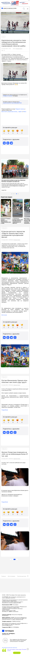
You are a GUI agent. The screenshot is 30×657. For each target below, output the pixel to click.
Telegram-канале (7, 95)
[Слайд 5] (18, 193)
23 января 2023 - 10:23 (6, 239)
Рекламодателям (22, 576)
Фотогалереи (11, 576)
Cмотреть (17, 653)
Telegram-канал (19, 109)
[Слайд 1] (11, 193)
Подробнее (5, 410)
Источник (4, 315)
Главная (3, 576)
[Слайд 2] (13, 193)
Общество (4, 228)
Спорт (3, 36)
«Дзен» (20, 111)
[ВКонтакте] (4, 143)
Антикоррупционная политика (9, 647)
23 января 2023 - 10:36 (6, 48)
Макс (24, 111)
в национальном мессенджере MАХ (12, 102)
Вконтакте (4, 111)
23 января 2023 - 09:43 (6, 458)
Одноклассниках (12, 111)
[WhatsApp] (15, 337)
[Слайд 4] (16, 193)
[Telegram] (11, 143)
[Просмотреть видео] (6, 208)
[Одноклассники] (7, 143)
